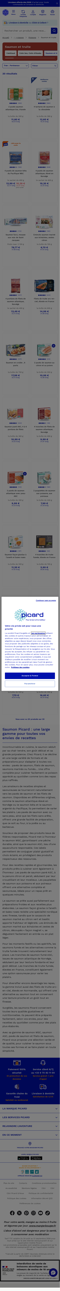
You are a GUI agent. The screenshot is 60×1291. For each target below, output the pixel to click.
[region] (30, 644)
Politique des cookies (20, 667)
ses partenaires (38, 633)
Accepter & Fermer (30, 676)
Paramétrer (29, 684)
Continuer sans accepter (46, 600)
